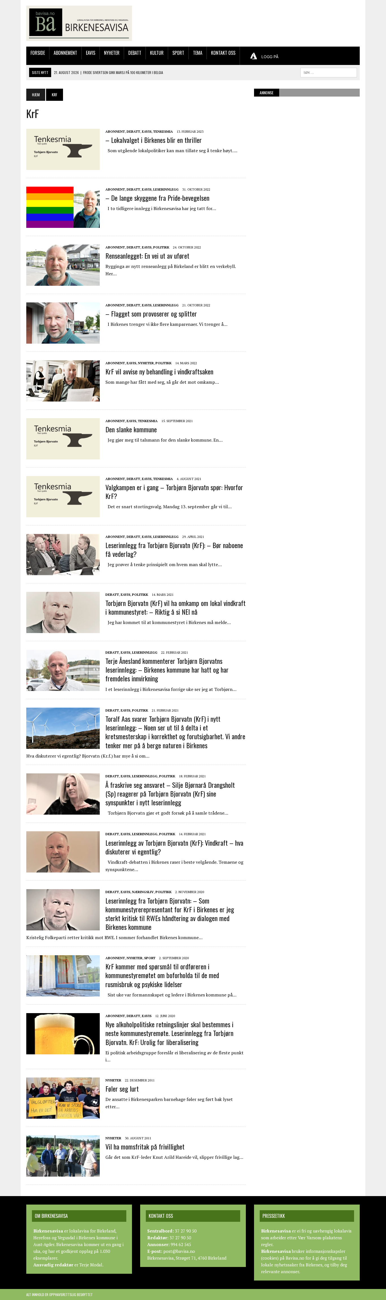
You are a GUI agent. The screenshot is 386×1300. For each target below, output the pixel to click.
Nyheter (112, 52)
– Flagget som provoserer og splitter (151, 313)
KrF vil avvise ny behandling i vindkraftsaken (159, 371)
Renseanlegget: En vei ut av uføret (147, 255)
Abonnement (65, 52)
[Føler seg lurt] (63, 1115)
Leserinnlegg (166, 189)
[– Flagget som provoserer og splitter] (63, 340)
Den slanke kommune (131, 429)
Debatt (134, 52)
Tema (197, 52)
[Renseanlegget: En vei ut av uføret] (63, 282)
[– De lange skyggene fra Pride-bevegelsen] (63, 224)
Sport (178, 52)
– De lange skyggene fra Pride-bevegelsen (157, 198)
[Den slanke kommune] (63, 455)
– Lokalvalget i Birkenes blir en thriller (153, 140)
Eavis (90, 52)
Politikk (161, 247)
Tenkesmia (163, 131)
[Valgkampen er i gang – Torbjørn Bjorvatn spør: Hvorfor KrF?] (63, 513)
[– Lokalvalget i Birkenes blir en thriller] (63, 166)
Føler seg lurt (122, 1088)
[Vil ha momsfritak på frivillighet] (63, 1173)
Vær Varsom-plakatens (320, 1237)
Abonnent (115, 131)
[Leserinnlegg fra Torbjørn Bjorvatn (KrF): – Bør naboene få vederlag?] (63, 571)
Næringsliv (143, 892)
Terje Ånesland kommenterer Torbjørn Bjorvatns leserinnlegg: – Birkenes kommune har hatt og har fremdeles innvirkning (167, 669)
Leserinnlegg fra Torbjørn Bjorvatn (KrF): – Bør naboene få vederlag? (174, 549)
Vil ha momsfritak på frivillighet (145, 1146)
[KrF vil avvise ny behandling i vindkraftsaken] (63, 397)
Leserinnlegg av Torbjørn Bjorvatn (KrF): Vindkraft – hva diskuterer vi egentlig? (174, 846)
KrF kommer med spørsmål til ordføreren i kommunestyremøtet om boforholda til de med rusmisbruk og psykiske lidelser (162, 975)
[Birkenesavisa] (79, 23)
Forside (38, 52)
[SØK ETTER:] (328, 71)
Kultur (157, 52)
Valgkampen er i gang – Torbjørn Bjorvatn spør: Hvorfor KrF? (174, 491)
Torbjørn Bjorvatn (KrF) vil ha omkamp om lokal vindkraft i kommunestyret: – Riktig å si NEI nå (175, 607)
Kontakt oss (223, 52)
